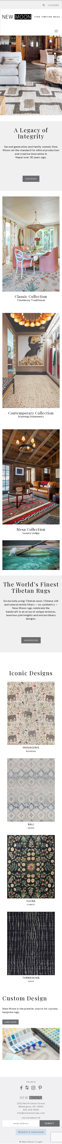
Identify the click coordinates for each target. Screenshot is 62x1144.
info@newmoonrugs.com (31, 1113)
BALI (31, 824)
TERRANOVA (31, 977)
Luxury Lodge (31, 532)
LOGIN (53, 5)
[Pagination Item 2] (55, 49)
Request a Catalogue (31, 1132)
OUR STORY (31, 179)
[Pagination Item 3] (55, 53)
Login (39, 1141)
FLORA (31, 900)
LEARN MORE (10, 1022)
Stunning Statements (31, 416)
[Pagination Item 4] (55, 58)
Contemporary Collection (31, 413)
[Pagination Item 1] (55, 45)
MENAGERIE (31, 747)
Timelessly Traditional (31, 300)
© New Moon (26, 1141)
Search (43, 6)
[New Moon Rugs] (31, 16)
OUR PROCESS (31, 640)
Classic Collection (31, 296)
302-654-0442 (31, 1109)
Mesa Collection (31, 529)
